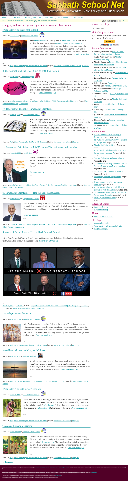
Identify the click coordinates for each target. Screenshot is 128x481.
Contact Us (112, 83)
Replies (85, 66)
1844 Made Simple (101, 223)
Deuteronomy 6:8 (62, 43)
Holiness (61, 381)
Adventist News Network (103, 217)
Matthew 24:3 (50, 405)
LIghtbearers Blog (101, 210)
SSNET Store (49, 17)
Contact (80, 17)
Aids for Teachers (16, 185)
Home (4, 21)
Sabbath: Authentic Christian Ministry (108, 171)
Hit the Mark (17, 308)
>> (120, 21)
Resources (37, 17)
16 (116, 21)
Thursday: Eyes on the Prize (16, 313)
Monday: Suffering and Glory (115, 86)
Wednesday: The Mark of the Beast (20, 30)
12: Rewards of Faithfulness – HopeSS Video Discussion (31, 193)
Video (75, 185)
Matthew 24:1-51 (43, 408)
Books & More (63, 17)
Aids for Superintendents (19, 101)
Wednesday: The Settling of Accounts (21, 389)
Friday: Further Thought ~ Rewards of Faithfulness (28, 109)
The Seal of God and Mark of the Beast (67, 66)
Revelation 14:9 (40, 40)
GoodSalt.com (58, 475)
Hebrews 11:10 (48, 442)
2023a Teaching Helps (70, 101)
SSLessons (20, 21)
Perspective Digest (101, 229)
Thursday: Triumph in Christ (105, 198)
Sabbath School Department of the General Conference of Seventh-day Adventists (52, 467)
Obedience (14, 381)
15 (113, 21)
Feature (54, 381)
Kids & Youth (17, 17)
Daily (11, 66)
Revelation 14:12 (68, 40)
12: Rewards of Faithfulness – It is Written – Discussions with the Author (40, 147)
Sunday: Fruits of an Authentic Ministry (109, 158)
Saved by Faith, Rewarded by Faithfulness (23, 350)
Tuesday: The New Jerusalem (17, 426)
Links (74, 17)
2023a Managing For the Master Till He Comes (30, 66)
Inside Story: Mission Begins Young (107, 177)
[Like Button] (3, 63)
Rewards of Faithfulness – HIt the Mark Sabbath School (31, 232)
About (27, 17)
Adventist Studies (101, 207)
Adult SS (5, 17)
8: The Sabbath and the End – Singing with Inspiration (30, 71)
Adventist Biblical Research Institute (108, 226)
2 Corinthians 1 (119, 164)
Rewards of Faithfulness (62, 142)
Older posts (7, 462)
